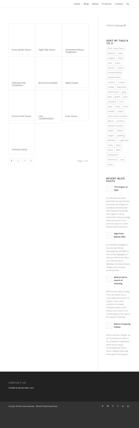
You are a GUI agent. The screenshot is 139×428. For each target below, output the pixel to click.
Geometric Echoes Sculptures (74, 51)
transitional (113, 154)
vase (122, 159)
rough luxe (123, 140)
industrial (112, 101)
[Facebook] (117, 406)
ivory (110, 106)
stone (110, 150)
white (110, 164)
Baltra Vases (71, 82)
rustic (110, 145)
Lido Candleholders (46, 117)
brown (121, 67)
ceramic (111, 82)
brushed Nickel (115, 72)
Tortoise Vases (19, 149)
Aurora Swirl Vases (21, 116)
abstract (111, 53)
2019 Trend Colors (116, 48)
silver (118, 145)
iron (121, 101)
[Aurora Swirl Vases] (21, 101)
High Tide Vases (47, 49)
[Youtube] (128, 406)
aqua (120, 53)
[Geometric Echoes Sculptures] (75, 34)
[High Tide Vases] (48, 34)
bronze (111, 67)
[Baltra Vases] (75, 67)
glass (124, 92)
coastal (121, 82)
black (120, 58)
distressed (121, 87)
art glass (111, 58)
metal (120, 111)
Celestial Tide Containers (19, 84)
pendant (111, 140)
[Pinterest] (112, 406)
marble (111, 111)
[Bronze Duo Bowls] (48, 67)
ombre (119, 130)
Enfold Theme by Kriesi (46, 406)
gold (110, 96)
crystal (111, 87)
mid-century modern (117, 116)
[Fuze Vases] (75, 101)
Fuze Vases (71, 116)
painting (120, 135)
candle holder (114, 77)
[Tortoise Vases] (21, 134)
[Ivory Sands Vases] (21, 34)
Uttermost (112, 159)
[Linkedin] (122, 406)
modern (120, 121)
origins (111, 135)
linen (125, 106)
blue (110, 63)
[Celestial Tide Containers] (21, 67)
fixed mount (113, 92)
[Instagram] (107, 406)
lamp (118, 106)
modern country (115, 125)
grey (126, 96)
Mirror (111, 121)
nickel (110, 130)
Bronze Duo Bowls (48, 82)
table (118, 150)
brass (117, 63)
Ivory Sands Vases (21, 49)
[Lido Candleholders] (48, 101)
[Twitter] (102, 406)
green (117, 96)
